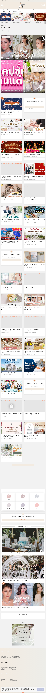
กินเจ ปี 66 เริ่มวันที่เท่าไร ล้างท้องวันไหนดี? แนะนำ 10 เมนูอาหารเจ (34, 198)
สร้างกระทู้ (23, 519)
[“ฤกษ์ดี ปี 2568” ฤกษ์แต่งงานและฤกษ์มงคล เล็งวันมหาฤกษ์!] (17, 17)
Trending (3, 583)
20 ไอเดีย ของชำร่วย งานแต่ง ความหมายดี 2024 (11, 308)
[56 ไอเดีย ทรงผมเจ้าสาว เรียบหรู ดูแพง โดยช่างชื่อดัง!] (23, 594)
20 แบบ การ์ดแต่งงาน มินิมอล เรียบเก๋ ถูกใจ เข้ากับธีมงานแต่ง (10, 286)
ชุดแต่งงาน (23, 499)
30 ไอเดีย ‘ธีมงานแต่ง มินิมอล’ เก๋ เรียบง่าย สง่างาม (34, 265)
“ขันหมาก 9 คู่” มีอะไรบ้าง (7, 457)
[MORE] (21, 116)
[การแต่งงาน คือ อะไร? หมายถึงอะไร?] (11, 212)
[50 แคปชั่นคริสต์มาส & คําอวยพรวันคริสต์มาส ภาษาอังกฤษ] (40, 17)
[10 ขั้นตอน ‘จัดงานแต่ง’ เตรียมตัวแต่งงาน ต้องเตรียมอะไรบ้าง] (11, 169)
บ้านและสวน (33, 0)
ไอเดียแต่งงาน (28, 9)
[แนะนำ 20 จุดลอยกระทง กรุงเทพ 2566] (34, 147)
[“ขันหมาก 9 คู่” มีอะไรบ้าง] (11, 450)
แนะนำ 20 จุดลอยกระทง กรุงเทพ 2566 (33, 154)
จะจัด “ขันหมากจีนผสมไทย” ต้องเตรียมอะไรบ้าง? (33, 176)
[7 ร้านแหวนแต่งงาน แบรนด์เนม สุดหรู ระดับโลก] (34, 428)
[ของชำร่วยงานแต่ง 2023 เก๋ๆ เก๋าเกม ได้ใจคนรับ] (11, 344)
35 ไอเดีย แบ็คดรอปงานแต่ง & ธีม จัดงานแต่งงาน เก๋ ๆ (15, 580)
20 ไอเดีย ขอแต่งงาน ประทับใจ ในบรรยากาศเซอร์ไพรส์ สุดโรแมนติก (32, 414)
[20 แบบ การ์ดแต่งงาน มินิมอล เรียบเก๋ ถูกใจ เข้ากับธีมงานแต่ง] (11, 279)
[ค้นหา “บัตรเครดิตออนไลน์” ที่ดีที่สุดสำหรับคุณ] (34, 212)
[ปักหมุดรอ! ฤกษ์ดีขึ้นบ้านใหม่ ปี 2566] (11, 365)
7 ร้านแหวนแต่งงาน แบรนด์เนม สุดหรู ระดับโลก (33, 436)
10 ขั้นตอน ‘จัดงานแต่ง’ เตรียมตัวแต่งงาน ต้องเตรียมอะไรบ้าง (11, 176)
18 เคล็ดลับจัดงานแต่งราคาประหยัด (9, 198)
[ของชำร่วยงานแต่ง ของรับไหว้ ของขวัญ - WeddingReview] (36, 498)
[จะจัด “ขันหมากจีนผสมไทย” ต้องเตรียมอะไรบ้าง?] (34, 169)
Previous (0, 18)
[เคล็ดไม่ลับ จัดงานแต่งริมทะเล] (11, 386)
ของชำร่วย (37, 499)
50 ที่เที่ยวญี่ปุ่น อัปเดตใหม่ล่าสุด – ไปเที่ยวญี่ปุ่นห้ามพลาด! (11, 414)
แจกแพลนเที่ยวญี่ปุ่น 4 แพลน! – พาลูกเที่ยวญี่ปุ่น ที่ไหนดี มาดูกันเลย (10, 242)
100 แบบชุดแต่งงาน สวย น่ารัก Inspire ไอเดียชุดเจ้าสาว (34, 308)
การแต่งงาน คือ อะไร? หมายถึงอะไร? (10, 219)
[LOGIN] (44, 5)
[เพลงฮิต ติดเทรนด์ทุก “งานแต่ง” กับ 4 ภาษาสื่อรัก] (34, 322)
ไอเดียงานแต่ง (8, 0)
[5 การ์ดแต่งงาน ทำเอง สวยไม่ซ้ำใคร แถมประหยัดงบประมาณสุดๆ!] (11, 428)
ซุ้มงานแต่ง (23, 508)
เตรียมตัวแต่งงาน (35, 9)
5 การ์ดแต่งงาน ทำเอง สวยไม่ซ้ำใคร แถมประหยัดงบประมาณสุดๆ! (10, 436)
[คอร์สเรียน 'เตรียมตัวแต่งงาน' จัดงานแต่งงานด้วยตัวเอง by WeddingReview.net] (23, 644)
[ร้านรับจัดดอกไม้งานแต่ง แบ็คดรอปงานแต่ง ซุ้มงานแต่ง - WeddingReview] (22, 507)
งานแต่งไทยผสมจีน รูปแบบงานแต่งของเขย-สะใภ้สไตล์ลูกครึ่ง (10, 330)
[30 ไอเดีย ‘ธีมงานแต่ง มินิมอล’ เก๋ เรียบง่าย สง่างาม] (34, 257)
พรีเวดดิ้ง (8, 508)
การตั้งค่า (33, 689)
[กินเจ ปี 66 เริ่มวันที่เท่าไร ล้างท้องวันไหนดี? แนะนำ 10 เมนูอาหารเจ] (34, 190)
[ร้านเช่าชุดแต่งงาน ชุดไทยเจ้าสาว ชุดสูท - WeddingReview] (22, 498)
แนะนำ (7, 9)
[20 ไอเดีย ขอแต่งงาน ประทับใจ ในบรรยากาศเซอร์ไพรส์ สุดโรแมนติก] (34, 406)
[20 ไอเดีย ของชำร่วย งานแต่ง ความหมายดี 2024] (11, 300)
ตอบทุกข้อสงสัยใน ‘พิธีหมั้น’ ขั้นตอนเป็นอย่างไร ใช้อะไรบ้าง (28, 22)
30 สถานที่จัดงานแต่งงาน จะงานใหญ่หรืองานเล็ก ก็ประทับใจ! (16, 553)
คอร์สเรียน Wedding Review (20, 0)
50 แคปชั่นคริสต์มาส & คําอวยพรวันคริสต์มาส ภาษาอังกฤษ (40, 22)
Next (45, 18)
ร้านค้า (18, 9)
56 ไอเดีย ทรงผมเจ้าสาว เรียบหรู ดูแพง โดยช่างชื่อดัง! (15, 607)
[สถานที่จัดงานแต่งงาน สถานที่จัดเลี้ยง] (8, 498)
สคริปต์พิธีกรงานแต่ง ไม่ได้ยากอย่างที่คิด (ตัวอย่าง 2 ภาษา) (34, 286)
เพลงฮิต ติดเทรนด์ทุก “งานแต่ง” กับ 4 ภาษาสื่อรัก (33, 330)
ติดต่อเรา (37, 0)
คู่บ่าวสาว (22, 9)
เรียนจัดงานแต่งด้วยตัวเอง (6, 11)
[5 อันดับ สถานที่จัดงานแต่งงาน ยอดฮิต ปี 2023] (34, 234)
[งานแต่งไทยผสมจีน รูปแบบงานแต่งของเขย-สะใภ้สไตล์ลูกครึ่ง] (11, 322)
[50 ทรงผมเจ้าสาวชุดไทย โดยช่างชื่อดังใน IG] (23, 47)
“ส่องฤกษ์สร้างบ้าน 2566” (30, 373)
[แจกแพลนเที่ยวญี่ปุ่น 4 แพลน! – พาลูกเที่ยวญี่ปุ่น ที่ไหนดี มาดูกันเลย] (11, 234)
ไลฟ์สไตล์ (28, 0)
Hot (2, 98)
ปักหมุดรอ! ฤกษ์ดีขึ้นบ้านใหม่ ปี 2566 (10, 373)
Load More (23, 465)
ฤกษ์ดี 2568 (3, 0)
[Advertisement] (23, 479)
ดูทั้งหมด (36, 508)
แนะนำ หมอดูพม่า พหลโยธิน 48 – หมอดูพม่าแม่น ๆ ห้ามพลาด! (5, 22)
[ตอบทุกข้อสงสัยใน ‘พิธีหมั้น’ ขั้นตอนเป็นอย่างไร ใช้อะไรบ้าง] (28, 17)
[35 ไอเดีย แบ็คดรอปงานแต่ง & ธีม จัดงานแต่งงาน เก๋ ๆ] (23, 567)
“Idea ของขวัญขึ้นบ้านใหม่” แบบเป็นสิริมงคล (33, 351)
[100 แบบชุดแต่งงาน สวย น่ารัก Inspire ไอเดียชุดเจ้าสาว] (34, 300)
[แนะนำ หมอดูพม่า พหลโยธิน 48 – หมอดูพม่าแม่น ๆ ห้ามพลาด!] (5, 17)
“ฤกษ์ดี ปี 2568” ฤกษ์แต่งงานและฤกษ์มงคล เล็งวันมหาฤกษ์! (16, 22)
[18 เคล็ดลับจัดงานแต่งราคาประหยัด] (11, 190)
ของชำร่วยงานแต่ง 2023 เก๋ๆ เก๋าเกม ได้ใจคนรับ (11, 351)
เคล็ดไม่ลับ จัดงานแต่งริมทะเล (8, 393)
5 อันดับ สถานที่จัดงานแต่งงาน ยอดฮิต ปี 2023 (34, 242)
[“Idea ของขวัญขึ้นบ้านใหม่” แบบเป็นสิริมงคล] (34, 344)
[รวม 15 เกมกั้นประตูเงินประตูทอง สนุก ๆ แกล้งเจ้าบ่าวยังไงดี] (34, 76)
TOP (3, 10)
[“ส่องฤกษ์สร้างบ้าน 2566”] (34, 365)
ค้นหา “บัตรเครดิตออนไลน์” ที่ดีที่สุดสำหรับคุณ (34, 220)
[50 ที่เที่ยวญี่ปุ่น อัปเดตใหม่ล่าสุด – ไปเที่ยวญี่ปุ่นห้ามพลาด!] (11, 406)
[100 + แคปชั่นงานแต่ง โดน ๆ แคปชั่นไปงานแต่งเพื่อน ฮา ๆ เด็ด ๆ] (12, 76)
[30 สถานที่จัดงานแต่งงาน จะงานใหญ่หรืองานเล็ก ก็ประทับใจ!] (23, 540)
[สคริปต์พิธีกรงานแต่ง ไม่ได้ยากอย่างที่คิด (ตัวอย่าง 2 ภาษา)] (34, 279)
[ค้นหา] (42, 5)
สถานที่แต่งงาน (12, 9)
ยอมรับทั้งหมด (40, 689)
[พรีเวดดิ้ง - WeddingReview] (8, 507)
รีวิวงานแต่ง (15, 11)
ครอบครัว (12, 0)
